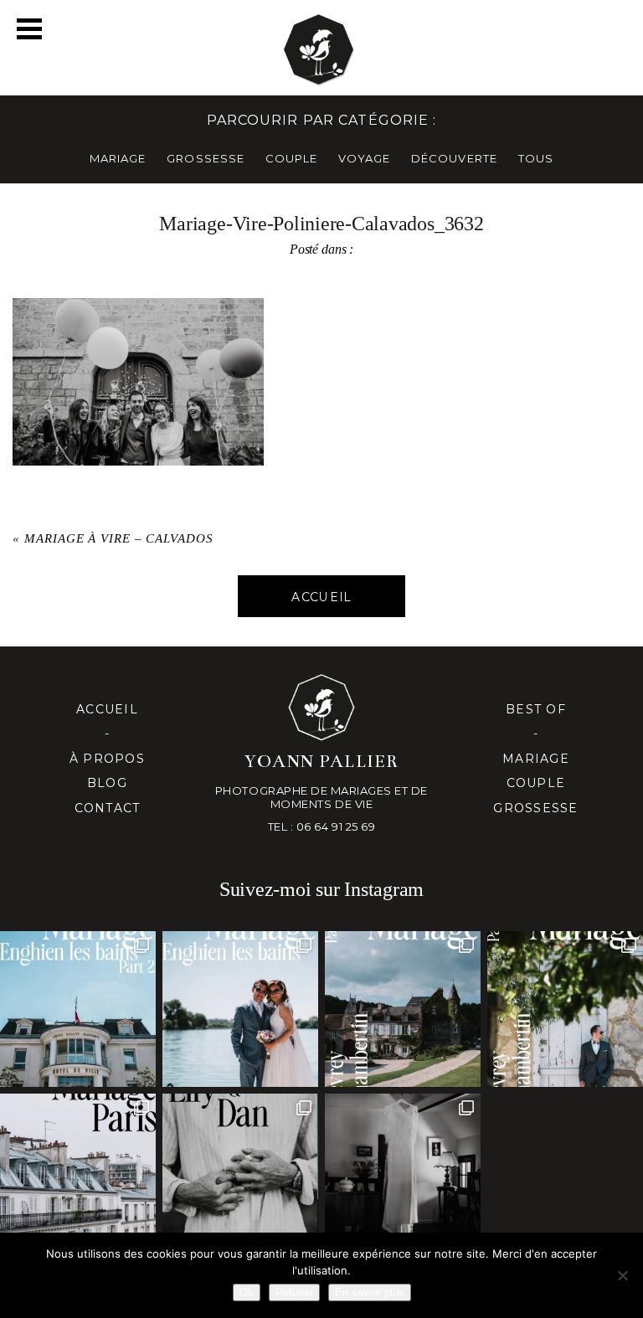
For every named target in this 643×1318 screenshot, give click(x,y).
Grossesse (535, 808)
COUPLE (291, 158)
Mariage (535, 758)
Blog (107, 782)
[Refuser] (622, 1275)
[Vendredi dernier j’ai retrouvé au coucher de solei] (240, 1171)
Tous (535, 158)
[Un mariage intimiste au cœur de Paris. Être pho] (78, 1171)
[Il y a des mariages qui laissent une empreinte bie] (565, 1009)
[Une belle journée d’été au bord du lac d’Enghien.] (240, 1009)
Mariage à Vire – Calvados (118, 538)
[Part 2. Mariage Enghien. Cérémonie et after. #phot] (78, 1009)
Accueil (107, 709)
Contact (108, 808)
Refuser (294, 1292)
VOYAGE (364, 158)
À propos (107, 758)
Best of (536, 709)
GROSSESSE (205, 158)
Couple (536, 782)
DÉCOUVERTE (453, 158)
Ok (246, 1292)
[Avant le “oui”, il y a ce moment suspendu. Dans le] (403, 1171)
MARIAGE (118, 158)
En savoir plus (369, 1292)
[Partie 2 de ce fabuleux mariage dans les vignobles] (403, 1009)
